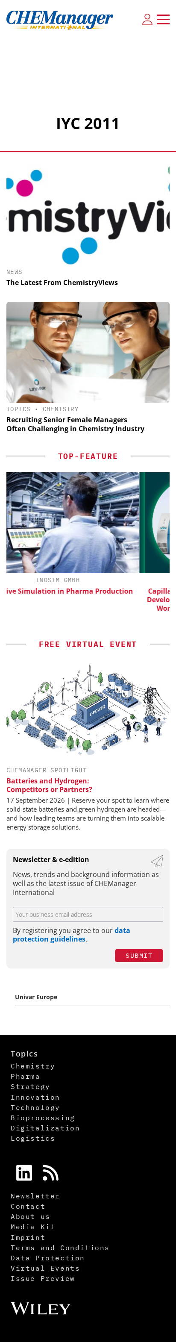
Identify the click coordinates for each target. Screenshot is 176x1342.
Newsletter (35, 1196)
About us (30, 1216)
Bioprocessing (43, 1117)
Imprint (28, 1237)
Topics (18, 409)
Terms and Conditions (60, 1247)
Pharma (26, 1076)
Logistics (33, 1138)
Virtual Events (45, 1268)
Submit (139, 955)
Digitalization (45, 1128)
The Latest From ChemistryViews (62, 282)
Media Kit (33, 1226)
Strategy (30, 1086)
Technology (35, 1107)
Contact (28, 1206)
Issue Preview (43, 1278)
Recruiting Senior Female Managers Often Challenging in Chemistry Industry (75, 424)
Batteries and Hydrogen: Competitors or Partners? (49, 785)
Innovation (35, 1097)
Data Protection (48, 1258)
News (14, 272)
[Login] (147, 19)
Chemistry (61, 409)
